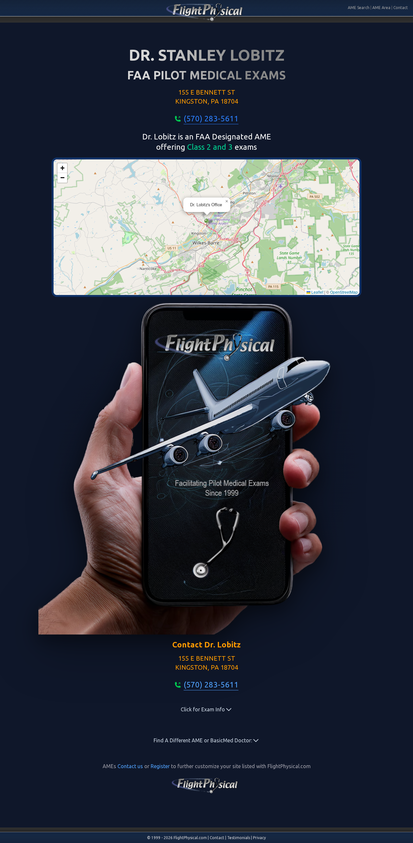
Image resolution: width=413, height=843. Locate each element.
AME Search (358, 7)
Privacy (259, 838)
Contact (400, 7)
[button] (206, 222)
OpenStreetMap (344, 292)
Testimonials (238, 838)
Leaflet (316, 292)
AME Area (381, 7)
